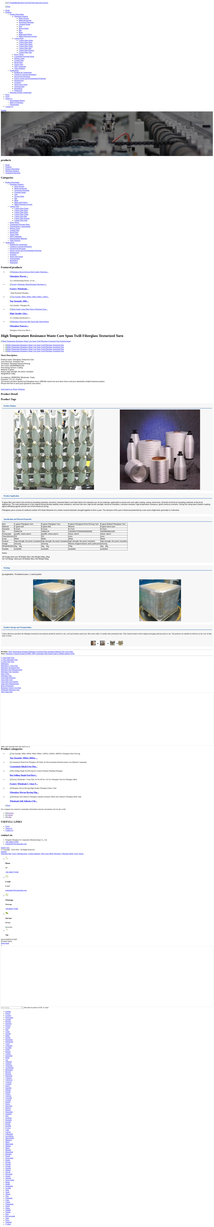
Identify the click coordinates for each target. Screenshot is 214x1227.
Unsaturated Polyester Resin (24, 56)
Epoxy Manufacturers (19, 854)
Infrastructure (19, 80)
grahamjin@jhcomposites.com (16, 844)
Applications (14, 70)
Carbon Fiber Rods (25, 42)
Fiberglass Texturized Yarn (10, 668)
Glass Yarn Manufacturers (10, 684)
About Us (8, 99)
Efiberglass (5, 664)
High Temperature (7, 686)
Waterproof (18, 90)
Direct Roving (24, 18)
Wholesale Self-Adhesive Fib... (23, 801)
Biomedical (18, 88)
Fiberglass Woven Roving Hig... (24, 792)
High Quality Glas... (19, 313)
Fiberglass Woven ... (19, 276)
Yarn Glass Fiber (7, 692)
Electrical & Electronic (22, 76)
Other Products (19, 68)
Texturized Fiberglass (26, 22)
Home (7, 10)
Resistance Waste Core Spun (11, 688)
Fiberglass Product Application (20, 92)
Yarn (20, 26)
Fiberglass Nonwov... (19, 326)
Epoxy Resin (18, 54)
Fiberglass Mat (6, 854)
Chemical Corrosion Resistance (25, 74)
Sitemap (4, 852)
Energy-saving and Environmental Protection (30, 78)
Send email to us (6, 389)
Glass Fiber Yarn (7, 680)
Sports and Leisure (20, 84)
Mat (20, 30)
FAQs (7, 96)
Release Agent (19, 58)
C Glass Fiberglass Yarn (9, 660)
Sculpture (17, 82)
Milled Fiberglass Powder (28, 36)
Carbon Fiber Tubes (26, 46)
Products (8, 12)
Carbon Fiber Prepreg (26, 50)
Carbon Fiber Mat (25, 48)
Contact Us (9, 107)
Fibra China (5, 674)
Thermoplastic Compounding (20, 226)
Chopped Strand (24, 24)
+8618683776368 (11, 909)
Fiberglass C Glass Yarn (9, 666)
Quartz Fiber (18, 64)
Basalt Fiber (18, 62)
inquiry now (5, 848)
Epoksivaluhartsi (34, 854)
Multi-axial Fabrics (25, 34)
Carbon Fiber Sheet (25, 44)
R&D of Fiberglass (16, 103)
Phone (15, 389)
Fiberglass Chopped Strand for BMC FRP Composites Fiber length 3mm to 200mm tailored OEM (39, 654)
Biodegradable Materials (18, 238)
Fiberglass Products (21, 16)
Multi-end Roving (25, 20)
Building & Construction (23, 72)
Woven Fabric (24, 28)
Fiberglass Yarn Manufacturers (11, 670)
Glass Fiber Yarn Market (9, 682)
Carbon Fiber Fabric (26, 40)
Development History (17, 101)
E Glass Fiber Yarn (7, 662)
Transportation (19, 86)
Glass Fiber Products (8, 678)
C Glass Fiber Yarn (7, 658)
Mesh (21, 32)
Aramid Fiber (19, 60)
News (7, 94)
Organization (14, 105)
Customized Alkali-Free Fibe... (23, 766)
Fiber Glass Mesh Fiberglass (51, 854)
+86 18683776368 (11, 842)
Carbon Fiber (19, 38)
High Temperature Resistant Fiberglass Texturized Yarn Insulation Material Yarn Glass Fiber (40, 652)
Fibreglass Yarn (6, 676)
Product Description (17, 14)
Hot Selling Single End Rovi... (23, 775)
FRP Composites (20, 66)
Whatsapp (21, 389)
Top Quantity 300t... (19, 301)
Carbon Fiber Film (25, 52)
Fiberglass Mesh (67, 854)
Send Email (5, 943)
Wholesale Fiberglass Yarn (10, 690)
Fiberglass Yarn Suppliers (10, 672)
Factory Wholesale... (19, 289)
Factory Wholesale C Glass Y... (24, 784)
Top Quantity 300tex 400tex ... (24, 758)
